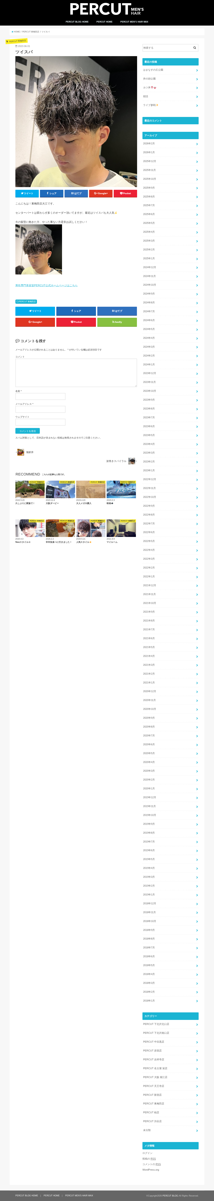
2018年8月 (149, 938)
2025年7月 (149, 205)
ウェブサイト (22, 416)
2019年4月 (149, 868)
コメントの (151, 1164)
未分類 (147, 1130)
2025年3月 (149, 240)
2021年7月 (149, 629)
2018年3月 (149, 983)
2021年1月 (149, 682)
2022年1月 (149, 576)
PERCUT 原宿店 (152, 1050)
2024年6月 (149, 320)
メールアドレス (24, 404)
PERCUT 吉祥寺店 (153, 1059)
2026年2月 (149, 143)
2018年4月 (149, 974)
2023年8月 (149, 408)
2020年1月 (149, 788)
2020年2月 (149, 779)
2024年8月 (149, 302)
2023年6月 (149, 426)
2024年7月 (149, 311)
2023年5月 (149, 435)
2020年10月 (149, 709)
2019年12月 (149, 797)
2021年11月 (149, 594)
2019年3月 (149, 877)
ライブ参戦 (149, 105)
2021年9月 (149, 611)
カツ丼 (147, 87)
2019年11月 (149, 806)
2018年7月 (149, 947)
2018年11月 (149, 912)
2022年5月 (149, 541)
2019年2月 (149, 885)
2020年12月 (149, 691)
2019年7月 (149, 841)
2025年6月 (149, 214)
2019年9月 (149, 824)
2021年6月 (149, 638)
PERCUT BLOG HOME (77, 22)
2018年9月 (149, 930)
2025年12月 (149, 161)
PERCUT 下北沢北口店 (156, 1024)
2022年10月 (149, 497)
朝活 (145, 96)
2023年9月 (149, 399)
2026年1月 (149, 152)
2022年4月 (149, 550)
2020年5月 (149, 753)
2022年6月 (149, 532)
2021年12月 (149, 585)
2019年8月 (149, 832)
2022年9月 (149, 506)
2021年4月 (149, 656)
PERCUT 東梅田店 (27, 301)
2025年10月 (149, 179)
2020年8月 (149, 726)
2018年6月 (149, 956)
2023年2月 (149, 461)
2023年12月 (149, 373)
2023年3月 (149, 452)
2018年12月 (149, 903)
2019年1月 (149, 894)
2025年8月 (149, 196)
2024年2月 (149, 355)
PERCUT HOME (104, 22)
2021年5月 (149, 647)
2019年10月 (149, 815)
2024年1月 (149, 364)
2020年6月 (149, 744)
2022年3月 (149, 558)
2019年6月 (149, 850)
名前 (18, 391)
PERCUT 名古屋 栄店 (155, 1068)
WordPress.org (150, 1169)
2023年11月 (149, 382)
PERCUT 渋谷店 (152, 1121)
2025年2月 (149, 249)
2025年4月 (149, 232)
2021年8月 (149, 620)
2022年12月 (149, 479)
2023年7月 (149, 417)
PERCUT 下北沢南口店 (156, 1033)
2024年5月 (149, 329)
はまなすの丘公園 (153, 69)
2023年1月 (149, 470)
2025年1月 (149, 258)
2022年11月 (149, 488)
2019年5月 (149, 859)
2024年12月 (149, 267)
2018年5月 (149, 965)
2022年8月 (149, 514)
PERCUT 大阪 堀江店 (155, 1077)
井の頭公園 (149, 78)
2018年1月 (149, 1000)
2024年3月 (149, 346)
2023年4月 (149, 444)
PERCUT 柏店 (151, 1112)
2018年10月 (149, 921)
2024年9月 (149, 293)
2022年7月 (149, 523)
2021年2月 (149, 673)
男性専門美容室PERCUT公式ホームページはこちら (46, 285)
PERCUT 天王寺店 (153, 1086)
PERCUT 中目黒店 (153, 1041)
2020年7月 (149, 735)
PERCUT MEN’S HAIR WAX (134, 22)
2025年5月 (149, 223)
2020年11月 (149, 700)
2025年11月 (149, 170)
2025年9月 (149, 187)
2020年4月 (149, 762)
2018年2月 (149, 992)
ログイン (147, 1153)
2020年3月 (149, 770)
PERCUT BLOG (170, 1195)
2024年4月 (149, 338)
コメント (20, 356)
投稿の (149, 1158)
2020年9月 (149, 718)
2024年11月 (149, 276)
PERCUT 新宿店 (152, 1095)
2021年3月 (149, 665)
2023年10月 (149, 391)
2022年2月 (149, 567)
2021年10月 (149, 603)
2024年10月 (149, 285)
